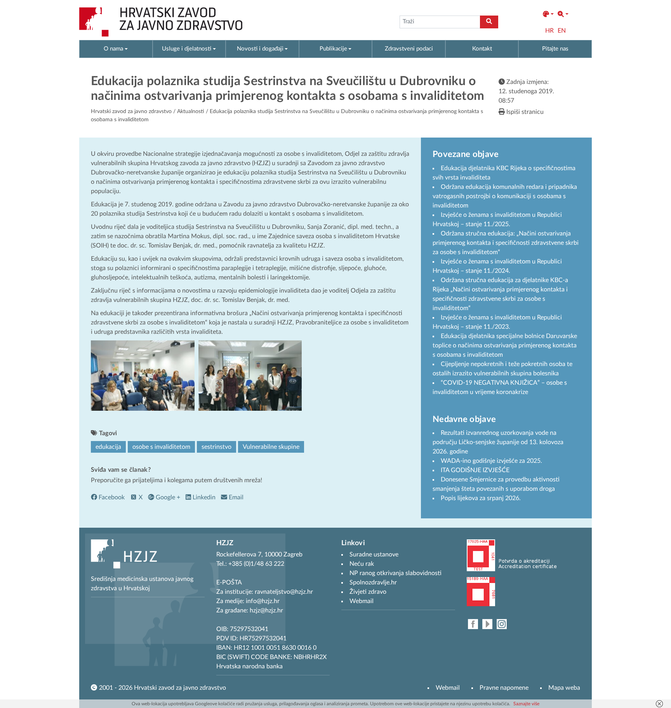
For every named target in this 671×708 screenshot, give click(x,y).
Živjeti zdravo (367, 592)
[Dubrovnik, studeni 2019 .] (143, 375)
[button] (548, 14)
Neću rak (361, 564)
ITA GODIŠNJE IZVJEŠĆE (475, 470)
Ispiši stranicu (524, 112)
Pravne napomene (504, 688)
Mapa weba (564, 688)
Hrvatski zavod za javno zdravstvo (131, 111)
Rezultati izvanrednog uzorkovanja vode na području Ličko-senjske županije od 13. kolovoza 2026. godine (498, 442)
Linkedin (203, 497)
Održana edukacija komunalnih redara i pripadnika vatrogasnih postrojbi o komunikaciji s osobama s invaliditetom (505, 196)
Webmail (448, 688)
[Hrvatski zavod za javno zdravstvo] (160, 22)
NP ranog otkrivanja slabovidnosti (395, 573)
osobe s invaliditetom (161, 447)
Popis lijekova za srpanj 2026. (481, 498)
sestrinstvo (216, 447)
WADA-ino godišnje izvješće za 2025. (491, 461)
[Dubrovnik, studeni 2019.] (250, 375)
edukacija (108, 447)
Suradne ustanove (373, 554)
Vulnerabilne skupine (271, 447)
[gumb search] (489, 22)
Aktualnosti (190, 111)
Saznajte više (526, 703)
